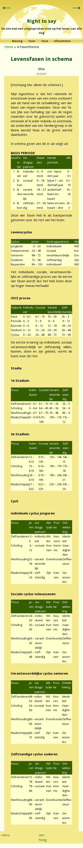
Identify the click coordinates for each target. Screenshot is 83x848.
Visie (44, 41)
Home (8, 46)
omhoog (40, 837)
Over (32, 41)
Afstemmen (62, 41)
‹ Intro (5, 835)
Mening (17, 41)
